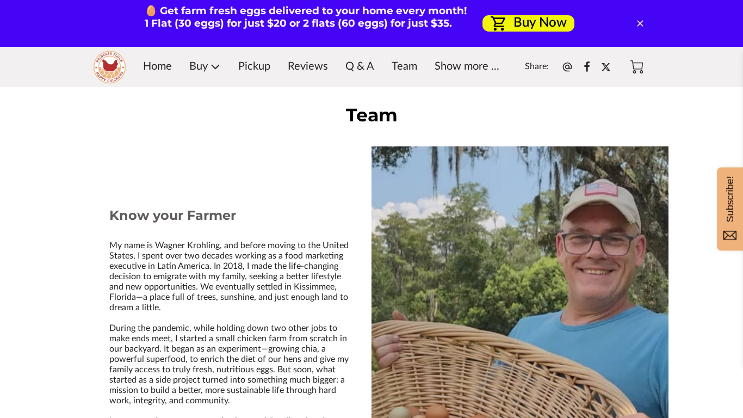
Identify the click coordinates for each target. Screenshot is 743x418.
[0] (636, 66)
